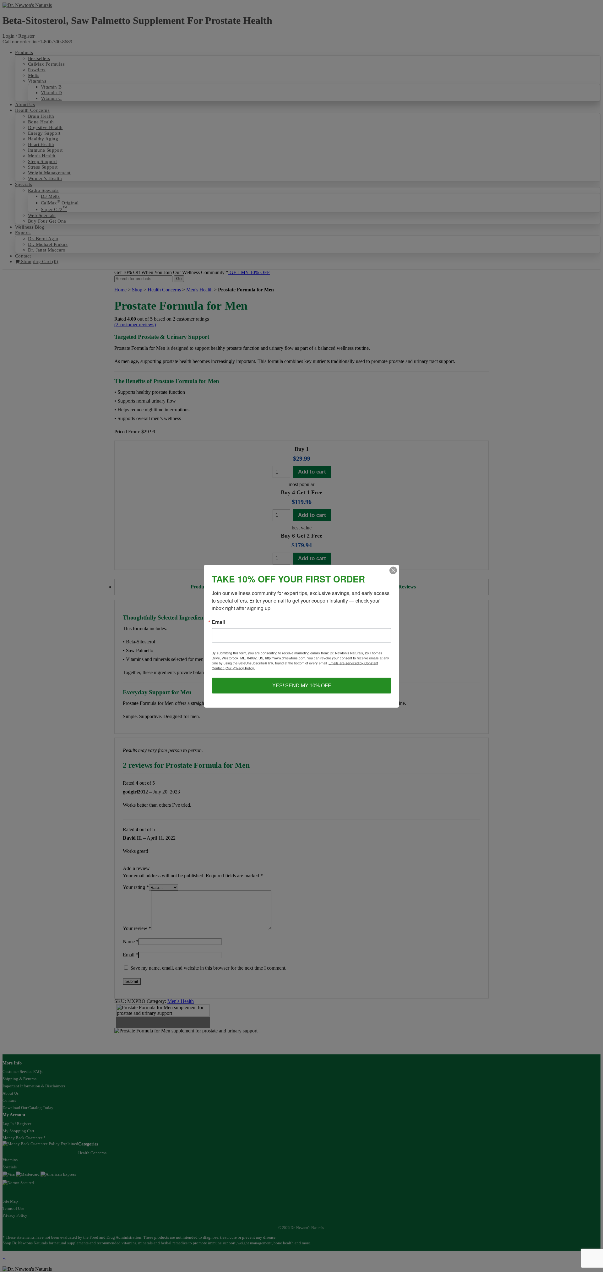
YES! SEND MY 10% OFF (301, 685)
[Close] (393, 570)
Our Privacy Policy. (240, 667)
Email (218, 621)
